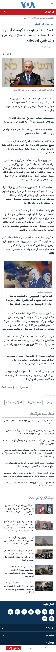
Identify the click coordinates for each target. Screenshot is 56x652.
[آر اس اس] (10, 611)
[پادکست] (51, 618)
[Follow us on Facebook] (51, 611)
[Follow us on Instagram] (24, 611)
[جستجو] (45, 648)
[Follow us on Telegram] (44, 611)
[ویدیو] (31, 648)
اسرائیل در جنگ (44, 24)
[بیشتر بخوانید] (28, 12)
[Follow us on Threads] (17, 611)
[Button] (7, 54)
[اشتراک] (44, 618)
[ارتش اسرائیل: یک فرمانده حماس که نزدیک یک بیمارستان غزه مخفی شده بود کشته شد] (44, 541)
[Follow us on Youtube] (31, 611)
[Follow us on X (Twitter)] (37, 611)
